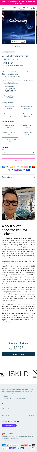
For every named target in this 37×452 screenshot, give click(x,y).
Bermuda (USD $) (8, 433)
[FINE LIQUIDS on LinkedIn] (9, 422)
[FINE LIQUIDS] (17, 8)
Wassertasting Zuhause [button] (27, 115)
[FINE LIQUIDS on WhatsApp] (15, 422)
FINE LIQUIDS (6, 59)
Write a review (18, 354)
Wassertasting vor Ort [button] (10, 115)
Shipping (5, 66)
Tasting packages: (8, 121)
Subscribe (32, 415)
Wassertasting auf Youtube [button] (27, 108)
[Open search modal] (28, 8)
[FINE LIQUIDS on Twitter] (12, 422)
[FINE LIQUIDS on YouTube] (18, 422)
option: (17, 82)
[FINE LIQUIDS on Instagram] (6, 422)
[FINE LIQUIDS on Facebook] (3, 422)
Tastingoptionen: (7, 103)
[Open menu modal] (3, 8)
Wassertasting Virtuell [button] (10, 108)
